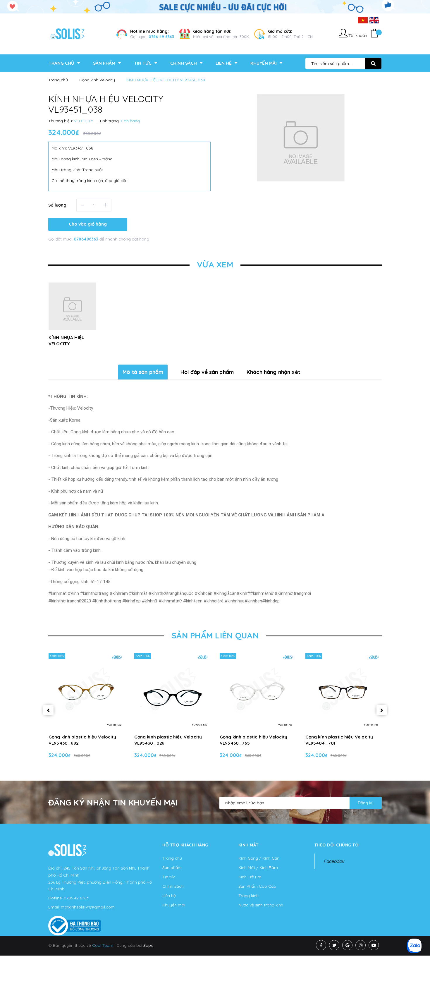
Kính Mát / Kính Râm (258, 867)
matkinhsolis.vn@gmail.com (88, 907)
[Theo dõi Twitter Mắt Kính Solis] (334, 945)
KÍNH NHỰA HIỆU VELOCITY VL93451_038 (67, 344)
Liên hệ (169, 895)
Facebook (334, 861)
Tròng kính (248, 895)
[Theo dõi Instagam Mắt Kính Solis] (360, 945)
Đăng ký (366, 802)
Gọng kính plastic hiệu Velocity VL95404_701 (339, 740)
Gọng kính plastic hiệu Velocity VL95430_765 (254, 740)
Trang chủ (172, 858)
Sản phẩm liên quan (215, 635)
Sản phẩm (172, 867)
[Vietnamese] (363, 20)
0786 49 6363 (161, 36)
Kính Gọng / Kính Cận (258, 858)
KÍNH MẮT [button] (248, 845)
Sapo (148, 945)
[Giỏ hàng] (374, 34)
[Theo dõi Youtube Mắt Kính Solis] (374, 945)
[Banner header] (215, 6)
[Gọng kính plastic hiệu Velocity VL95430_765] (258, 691)
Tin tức (169, 877)
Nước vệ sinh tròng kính (260, 905)
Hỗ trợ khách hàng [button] (185, 845)
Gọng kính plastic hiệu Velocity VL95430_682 (82, 740)
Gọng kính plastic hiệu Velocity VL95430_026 (168, 740)
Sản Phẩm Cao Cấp (257, 886)
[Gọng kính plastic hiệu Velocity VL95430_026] (172, 691)
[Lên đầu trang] (357, 971)
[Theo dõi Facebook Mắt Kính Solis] (321, 945)
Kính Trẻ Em (249, 877)
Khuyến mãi (173, 905)
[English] (374, 20)
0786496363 (86, 239)
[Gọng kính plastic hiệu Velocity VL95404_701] (343, 691)
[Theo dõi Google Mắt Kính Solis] (347, 945)
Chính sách (173, 886)
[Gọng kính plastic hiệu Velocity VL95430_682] (87, 691)
